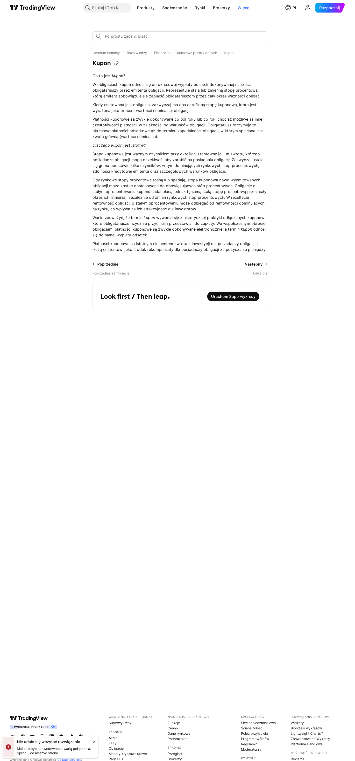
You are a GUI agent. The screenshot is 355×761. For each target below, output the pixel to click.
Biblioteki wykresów (306, 728)
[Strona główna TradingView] (32, 7)
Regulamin (249, 744)
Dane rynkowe (179, 733)
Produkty (145, 7)
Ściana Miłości (252, 728)
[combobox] (179, 36)
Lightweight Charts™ (307, 733)
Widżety (297, 723)
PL (294, 7)
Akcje (113, 738)
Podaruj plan (177, 739)
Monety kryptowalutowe (128, 754)
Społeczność (174, 7)
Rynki (200, 7)
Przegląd (175, 754)
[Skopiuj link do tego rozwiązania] (116, 63)
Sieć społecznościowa (258, 723)
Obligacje (116, 748)
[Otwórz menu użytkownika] (307, 8)
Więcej (244, 7)
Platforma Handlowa (307, 744)
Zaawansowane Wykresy (310, 739)
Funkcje (174, 723)
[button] (158, 8)
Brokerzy (221, 7)
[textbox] (181, 36)
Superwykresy (120, 723)
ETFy (113, 743)
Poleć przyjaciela (254, 733)
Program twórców (255, 739)
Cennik (173, 728)
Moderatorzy (251, 749)
